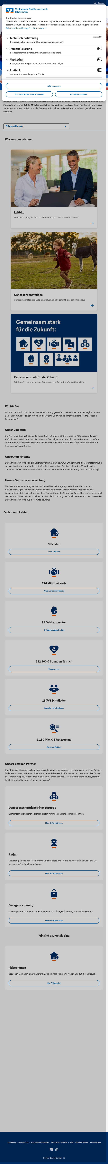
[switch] (99, 48)
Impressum (38, 28)
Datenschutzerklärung (17, 28)
